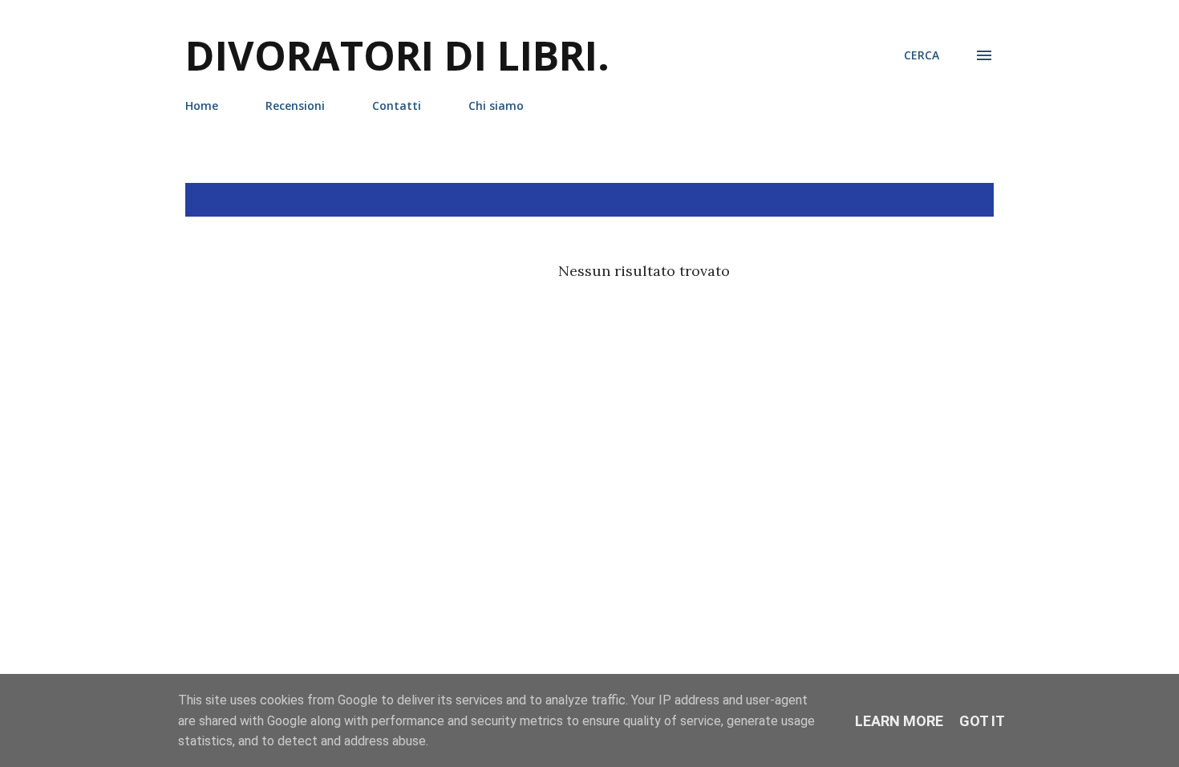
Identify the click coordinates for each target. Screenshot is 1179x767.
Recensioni (295, 105)
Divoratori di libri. (397, 55)
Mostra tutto (934, 200)
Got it (982, 720)
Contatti (396, 105)
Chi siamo (496, 105)
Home (201, 105)
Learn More (899, 720)
